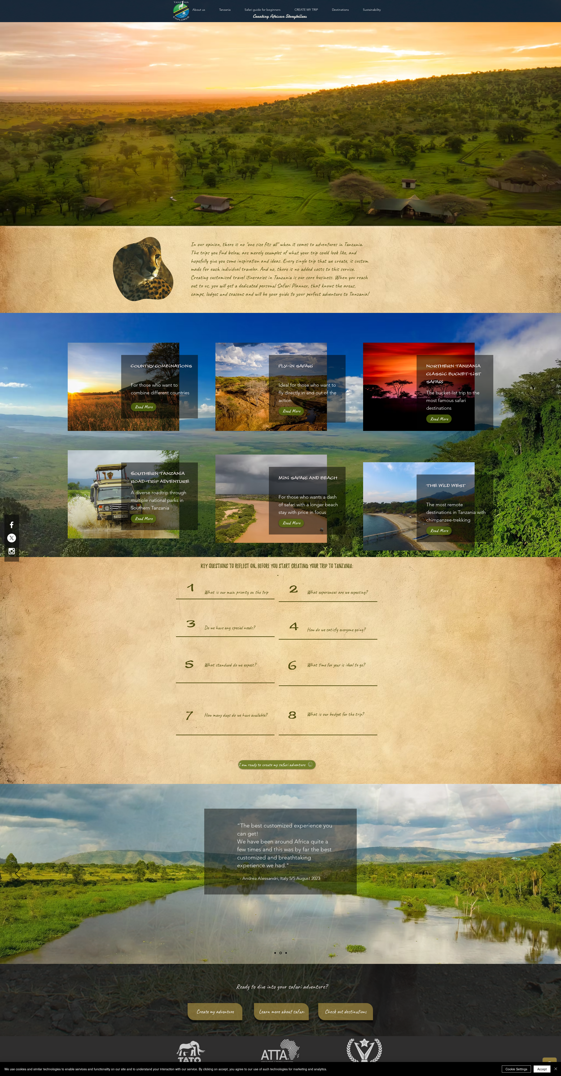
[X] (11, 538)
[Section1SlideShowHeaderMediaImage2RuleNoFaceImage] (281, 953)
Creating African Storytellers (280, 16)
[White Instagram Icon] (11, 551)
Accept (542, 1069)
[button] (277, 764)
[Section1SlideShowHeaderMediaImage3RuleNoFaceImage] (286, 953)
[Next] (543, 874)
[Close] (555, 1068)
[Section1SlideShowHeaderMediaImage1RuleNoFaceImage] (275, 953)
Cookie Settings (516, 1069)
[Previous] (17, 874)
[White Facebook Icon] (11, 524)
